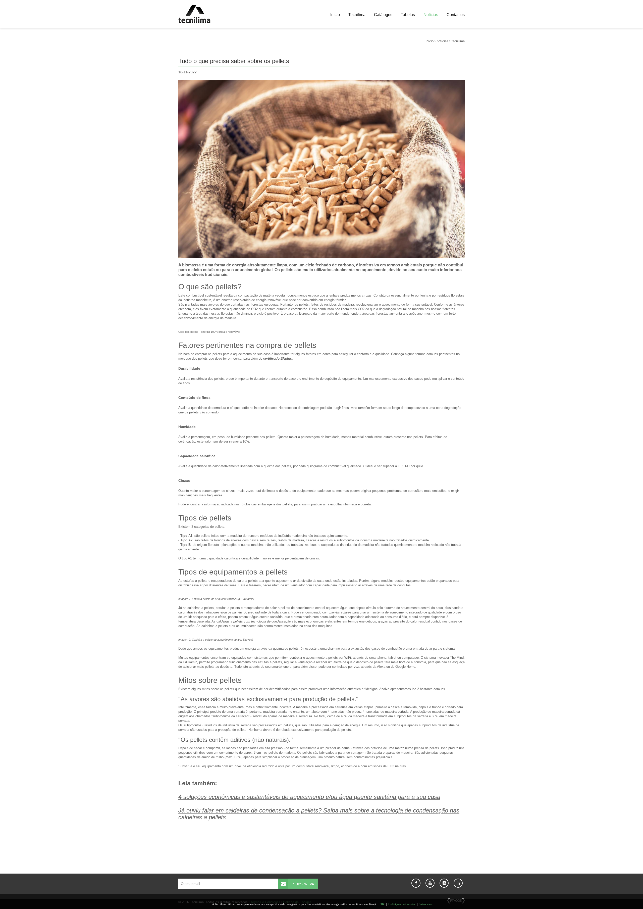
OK (382, 904)
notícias (442, 41)
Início (335, 15)
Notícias (430, 15)
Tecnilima (356, 15)
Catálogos (383, 15)
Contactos (456, 15)
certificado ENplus (277, 358)
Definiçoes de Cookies (401, 904)
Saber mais (426, 904)
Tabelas (408, 15)
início (430, 41)
